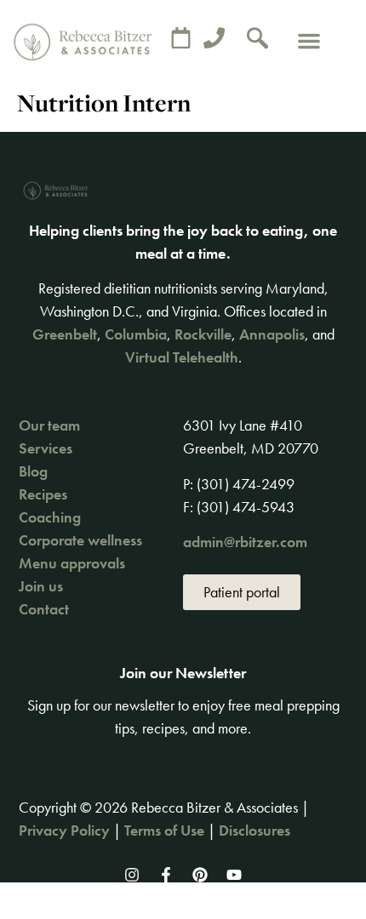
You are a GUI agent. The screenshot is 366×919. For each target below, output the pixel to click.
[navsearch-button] (258, 41)
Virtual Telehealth (181, 357)
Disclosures (254, 830)
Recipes (43, 494)
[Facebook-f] (166, 874)
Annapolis (272, 334)
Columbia (136, 334)
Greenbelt (64, 334)
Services (45, 448)
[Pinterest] (200, 874)
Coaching (50, 517)
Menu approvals (72, 563)
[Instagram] (132, 874)
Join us (41, 586)
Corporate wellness (80, 540)
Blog (33, 471)
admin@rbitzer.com (245, 541)
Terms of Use (164, 830)
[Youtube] (234, 874)
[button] (309, 41)
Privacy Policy (64, 830)
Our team (49, 425)
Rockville (203, 334)
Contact (44, 609)
